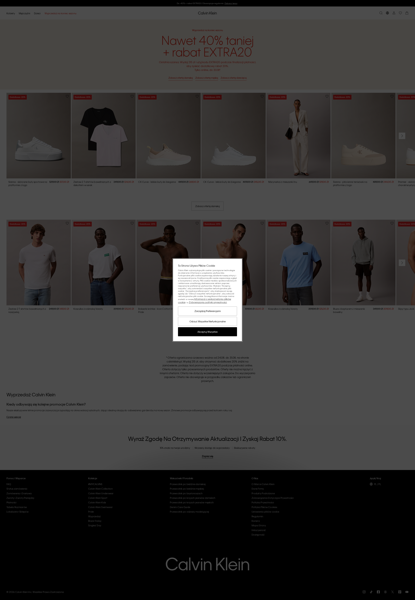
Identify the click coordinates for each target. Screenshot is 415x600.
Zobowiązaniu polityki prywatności (208, 302)
